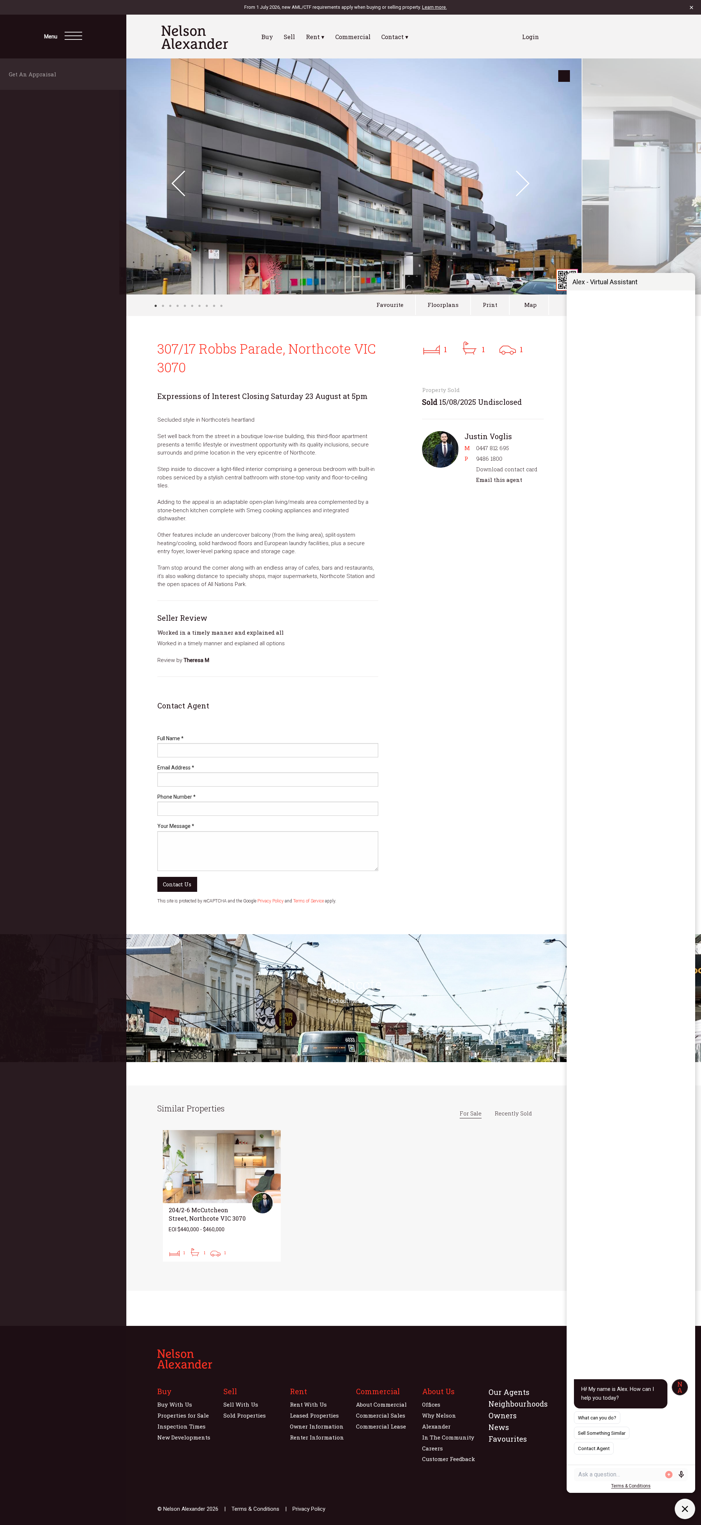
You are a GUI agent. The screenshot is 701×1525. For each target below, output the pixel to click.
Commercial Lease (381, 1426)
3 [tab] (170, 305)
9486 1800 (489, 458)
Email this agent (499, 479)
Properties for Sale (183, 1415)
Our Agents (509, 1392)
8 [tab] (206, 305)
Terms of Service (308, 901)
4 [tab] (177, 305)
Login (530, 37)
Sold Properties (244, 1415)
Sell (289, 37)
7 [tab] (199, 305)
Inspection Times (181, 1426)
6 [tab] (192, 305)
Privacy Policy (270, 901)
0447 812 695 (492, 448)
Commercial (353, 37)
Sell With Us (240, 1404)
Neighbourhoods (518, 1403)
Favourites (508, 1439)
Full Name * (170, 738)
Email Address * (175, 768)
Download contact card (506, 469)
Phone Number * (176, 797)
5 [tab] (184, 305)
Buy (267, 37)
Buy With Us (174, 1404)
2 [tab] (162, 305)
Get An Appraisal (35, 74)
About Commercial (381, 1404)
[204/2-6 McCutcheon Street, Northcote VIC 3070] (222, 1196)
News (499, 1427)
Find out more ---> (350, 1000)
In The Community (448, 1437)
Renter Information (317, 1437)
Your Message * (175, 826)
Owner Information (317, 1426)
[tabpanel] (350, 176)
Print (490, 304)
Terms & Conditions (255, 1509)
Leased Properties (314, 1415)
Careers (432, 1448)
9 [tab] (214, 305)
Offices (431, 1404)
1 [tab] (155, 305)
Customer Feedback (448, 1459)
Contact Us (177, 884)
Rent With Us (308, 1404)
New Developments (183, 1437)
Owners (503, 1415)
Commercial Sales (380, 1415)
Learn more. (434, 7)
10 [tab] (221, 305)
